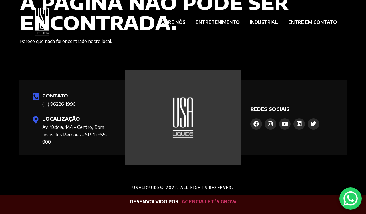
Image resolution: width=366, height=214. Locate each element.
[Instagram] (270, 124)
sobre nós (171, 22)
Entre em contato (312, 22)
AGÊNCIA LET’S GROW (209, 201)
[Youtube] (285, 124)
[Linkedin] (299, 124)
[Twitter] (313, 124)
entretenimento (218, 22)
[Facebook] (256, 124)
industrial (264, 22)
